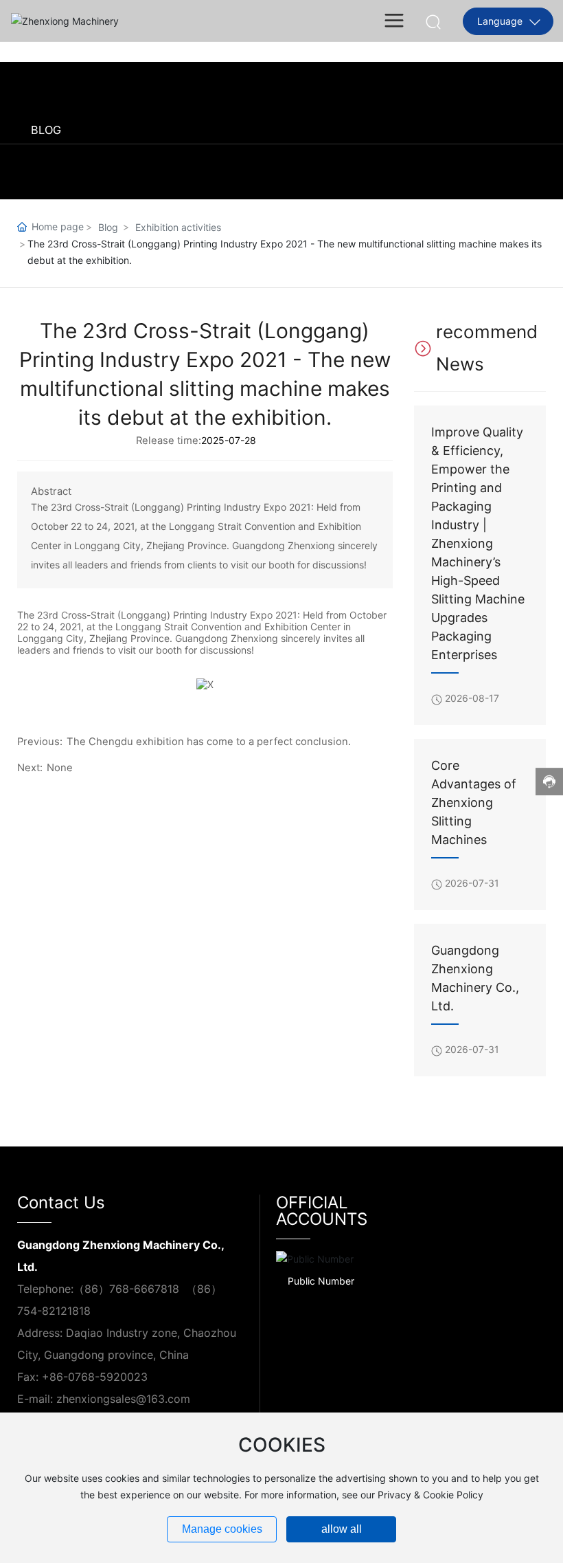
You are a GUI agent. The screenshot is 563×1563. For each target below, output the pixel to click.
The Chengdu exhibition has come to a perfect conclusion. (209, 741)
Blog (108, 227)
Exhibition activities (178, 227)
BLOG (46, 130)
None (60, 768)
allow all (341, 1529)
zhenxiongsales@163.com (123, 1399)
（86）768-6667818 (126, 1289)
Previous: (39, 741)
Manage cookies (222, 1529)
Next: (30, 768)
